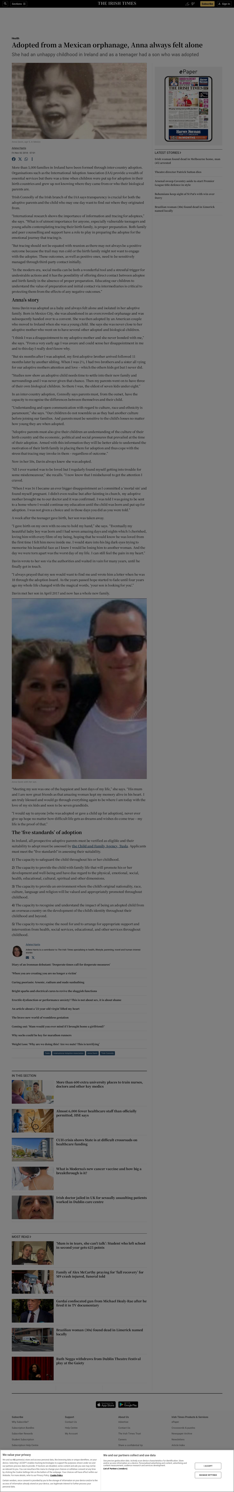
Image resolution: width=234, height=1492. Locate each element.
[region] (117, 1471)
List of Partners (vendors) (115, 1468)
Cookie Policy (56, 1475)
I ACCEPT (208, 1466)
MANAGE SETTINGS (208, 1475)
